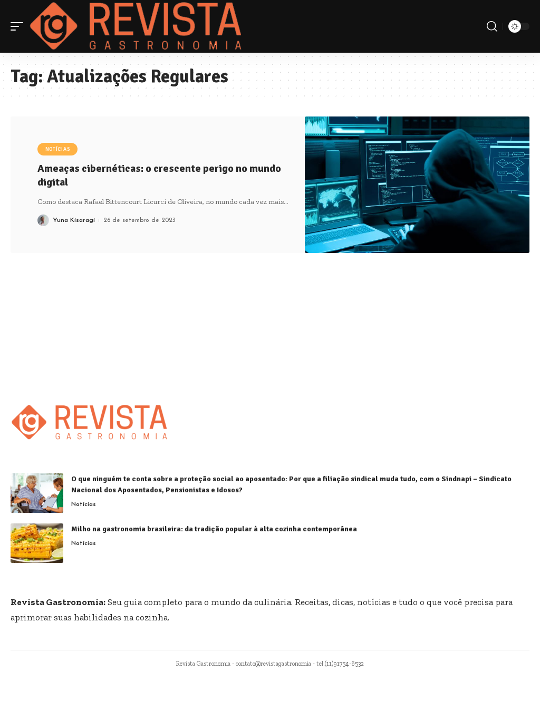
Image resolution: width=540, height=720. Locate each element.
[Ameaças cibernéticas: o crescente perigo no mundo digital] (417, 184)
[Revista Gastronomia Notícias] (136, 26)
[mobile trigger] (19, 26)
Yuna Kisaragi (74, 220)
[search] (492, 26)
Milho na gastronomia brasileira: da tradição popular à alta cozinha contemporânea (214, 528)
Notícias (57, 149)
